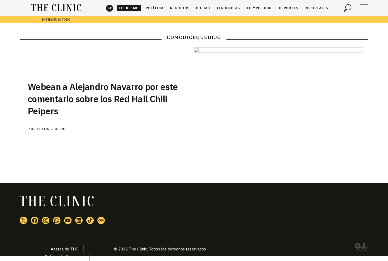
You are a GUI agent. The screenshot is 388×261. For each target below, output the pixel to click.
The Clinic (109, 8)
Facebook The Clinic (34, 220)
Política (155, 8)
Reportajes (316, 8)
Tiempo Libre (259, 8)
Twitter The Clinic (23, 220)
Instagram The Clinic (45, 220)
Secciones (364, 7)
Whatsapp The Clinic (56, 220)
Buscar (347, 8)
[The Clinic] (56, 7)
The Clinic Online (50, 129)
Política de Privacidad (64, 256)
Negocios (180, 8)
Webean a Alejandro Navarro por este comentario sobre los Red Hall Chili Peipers (103, 99)
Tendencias (228, 8)
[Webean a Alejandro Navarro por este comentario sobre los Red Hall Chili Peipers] (281, 104)
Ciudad (203, 8)
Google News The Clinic (101, 220)
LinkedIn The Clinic (79, 220)
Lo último (129, 8)
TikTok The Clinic (90, 220)
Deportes (288, 8)
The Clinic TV (68, 220)
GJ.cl (360, 247)
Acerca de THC (64, 248)
